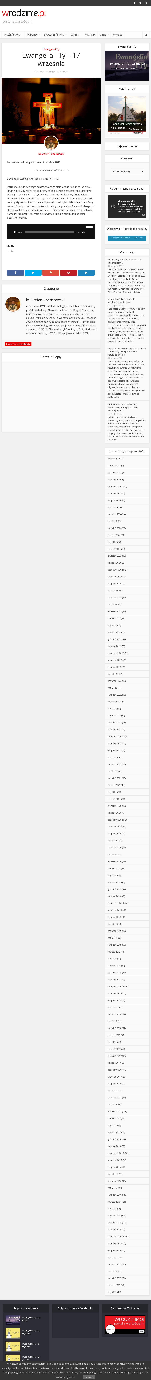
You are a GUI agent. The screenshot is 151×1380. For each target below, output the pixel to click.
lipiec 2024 (113, 507)
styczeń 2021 (114, 799)
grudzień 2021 (115, 722)
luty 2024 (112, 542)
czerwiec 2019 (115, 930)
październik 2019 (116, 903)
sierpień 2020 (114, 833)
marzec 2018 (114, 1035)
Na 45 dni (139, 237)
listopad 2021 (114, 729)
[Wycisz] (83, 232)
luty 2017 (112, 1125)
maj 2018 (112, 1021)
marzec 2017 (114, 1118)
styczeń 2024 (114, 548)
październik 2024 (116, 486)
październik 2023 (116, 569)
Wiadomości (127, 252)
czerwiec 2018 (115, 1014)
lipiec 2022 (113, 673)
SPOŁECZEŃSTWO (54, 34)
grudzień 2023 (115, 555)
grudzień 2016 (115, 1139)
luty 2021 (112, 792)
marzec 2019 (114, 951)
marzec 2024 (114, 535)
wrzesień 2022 (115, 660)
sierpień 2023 (114, 583)
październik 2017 (116, 1069)
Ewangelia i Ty (51, 49)
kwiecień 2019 (115, 944)
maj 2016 (112, 1187)
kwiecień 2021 (115, 778)
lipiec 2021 (113, 757)
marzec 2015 (114, 1285)
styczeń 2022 (114, 715)
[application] (51, 231)
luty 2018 (112, 1042)
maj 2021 (112, 771)
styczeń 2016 (114, 1215)
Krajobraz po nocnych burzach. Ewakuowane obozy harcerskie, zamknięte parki (123, 407)
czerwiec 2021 (115, 764)
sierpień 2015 (114, 1250)
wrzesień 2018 (115, 993)
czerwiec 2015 (115, 1264)
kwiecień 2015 (115, 1278)
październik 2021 (116, 736)
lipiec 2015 (113, 1257)
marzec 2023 (114, 618)
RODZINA (32, 34)
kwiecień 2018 (115, 1028)
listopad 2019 (114, 896)
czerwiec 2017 (115, 1097)
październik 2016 (116, 1153)
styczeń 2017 (114, 1132)
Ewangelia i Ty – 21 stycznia (31, 1332)
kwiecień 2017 (115, 1111)
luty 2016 (112, 1208)
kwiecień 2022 (115, 694)
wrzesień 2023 (115, 576)
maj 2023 (112, 604)
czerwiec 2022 (115, 680)
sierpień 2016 (114, 1167)
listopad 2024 (114, 479)
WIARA (74, 34)
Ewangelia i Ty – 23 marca (127, 63)
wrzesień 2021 (115, 743)
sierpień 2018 (114, 1000)
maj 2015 (112, 1271)
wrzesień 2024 (115, 493)
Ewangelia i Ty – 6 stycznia (30, 1345)
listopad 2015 (114, 1229)
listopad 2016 (114, 1146)
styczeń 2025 (114, 465)
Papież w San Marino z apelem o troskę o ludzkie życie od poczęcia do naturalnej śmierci (127, 351)
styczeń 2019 (114, 965)
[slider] (90, 226)
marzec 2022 (114, 701)
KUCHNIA (90, 34)
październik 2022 (116, 653)
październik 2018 (116, 986)
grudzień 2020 (115, 805)
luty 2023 (112, 625)
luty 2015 (112, 1292)
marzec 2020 (114, 868)
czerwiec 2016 (115, 1180)
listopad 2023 (114, 562)
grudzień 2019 (115, 889)
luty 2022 (112, 708)
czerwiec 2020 (115, 847)
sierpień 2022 (114, 667)
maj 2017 (112, 1104)
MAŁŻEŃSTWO (12, 34)
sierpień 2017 (114, 1083)
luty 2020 (112, 875)
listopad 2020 (114, 812)
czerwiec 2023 (115, 597)
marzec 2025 (114, 458)
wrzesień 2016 (115, 1160)
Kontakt (117, 34)
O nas (103, 34)
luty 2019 (112, 958)
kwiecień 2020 (115, 861)
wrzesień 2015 (115, 1243)
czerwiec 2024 (115, 514)
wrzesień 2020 (115, 826)
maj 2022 (112, 687)
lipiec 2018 (113, 1007)
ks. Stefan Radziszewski (57, 71)
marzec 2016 (114, 1201)
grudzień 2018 (115, 972)
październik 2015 (116, 1236)
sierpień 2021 (114, 750)
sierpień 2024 (114, 500)
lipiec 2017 (113, 1090)
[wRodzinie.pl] (24, 13)
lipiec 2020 (113, 840)
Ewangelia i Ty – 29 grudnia (31, 1358)
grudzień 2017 (115, 1055)
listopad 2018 (114, 979)
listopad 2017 (114, 1062)
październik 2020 (116, 819)
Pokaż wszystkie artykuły (18, 344)
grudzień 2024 (115, 472)
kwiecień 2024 (115, 528)
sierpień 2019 (114, 917)
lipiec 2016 (113, 1174)
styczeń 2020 (114, 882)
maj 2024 (112, 521)
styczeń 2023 (114, 632)
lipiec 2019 (113, 924)
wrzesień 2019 (115, 910)
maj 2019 (112, 937)
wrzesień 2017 (115, 1076)
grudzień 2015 (115, 1222)
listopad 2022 (114, 646)
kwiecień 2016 (115, 1194)
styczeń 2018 (114, 1049)
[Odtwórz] (15, 232)
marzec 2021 (114, 785)
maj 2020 (112, 854)
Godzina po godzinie (120, 237)
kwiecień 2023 (115, 611)
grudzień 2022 (115, 639)
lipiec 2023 (113, 590)
